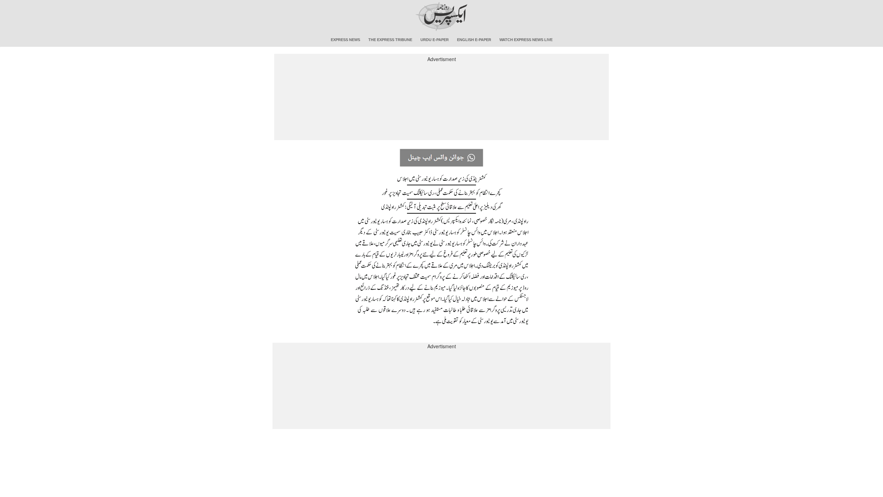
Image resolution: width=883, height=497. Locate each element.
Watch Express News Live (526, 40)
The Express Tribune (390, 40)
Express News (345, 40)
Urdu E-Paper (434, 40)
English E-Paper (474, 40)
